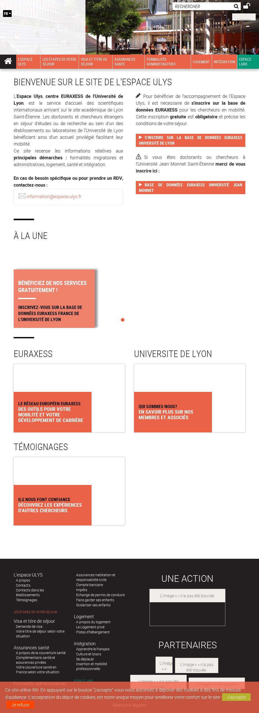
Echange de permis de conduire (100, 594)
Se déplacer (85, 659)
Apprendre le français (93, 649)
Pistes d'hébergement (93, 632)
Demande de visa (29, 626)
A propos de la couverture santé (41, 652)
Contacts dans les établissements (30, 592)
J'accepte (236, 697)
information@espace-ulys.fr (54, 196)
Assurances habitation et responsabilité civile (95, 577)
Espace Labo (83, 681)
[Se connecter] (250, 6)
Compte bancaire (89, 584)
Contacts (23, 585)
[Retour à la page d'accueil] (42, 20)
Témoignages (26, 599)
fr (6, 13)
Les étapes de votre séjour (35, 612)
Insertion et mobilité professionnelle (91, 666)
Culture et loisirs (88, 654)
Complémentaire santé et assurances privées (35, 660)
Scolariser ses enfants (93, 605)
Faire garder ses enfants (95, 599)
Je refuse (20, 705)
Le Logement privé (90, 627)
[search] (206, 6)
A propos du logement (93, 621)
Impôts (81, 589)
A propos (23, 580)
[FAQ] (244, 16)
